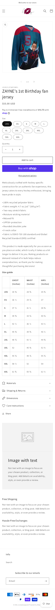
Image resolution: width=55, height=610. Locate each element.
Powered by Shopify (35, 605)
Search (9, 562)
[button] (3, 11)
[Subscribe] (46, 581)
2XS (7, 124)
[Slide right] (34, 81)
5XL (7, 137)
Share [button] (8, 413)
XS (17, 124)
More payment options (27, 175)
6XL (18, 137)
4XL (38, 130)
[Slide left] (21, 81)
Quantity (6, 143)
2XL (17, 130)
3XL (27, 130)
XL (6, 130)
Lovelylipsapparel (23, 605)
